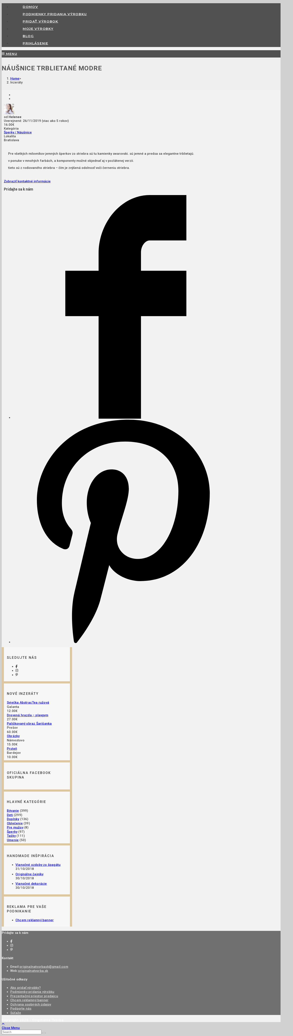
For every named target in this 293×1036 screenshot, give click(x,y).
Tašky (11, 836)
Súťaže (15, 1013)
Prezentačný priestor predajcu (34, 996)
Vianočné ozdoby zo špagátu (37, 865)
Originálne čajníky (29, 874)
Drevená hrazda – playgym (27, 715)
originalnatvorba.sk (33, 971)
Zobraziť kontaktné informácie (27, 181)
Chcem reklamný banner (34, 920)
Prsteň (12, 749)
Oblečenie (15, 823)
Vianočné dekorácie (31, 884)
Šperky (12, 832)
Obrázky (13, 736)
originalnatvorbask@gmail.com (44, 967)
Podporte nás (20, 1008)
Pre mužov (15, 827)
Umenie (13, 840)
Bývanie (13, 811)
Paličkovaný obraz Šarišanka (29, 724)
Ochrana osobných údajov (30, 1004)
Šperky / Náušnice (18, 132)
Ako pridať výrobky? (25, 988)
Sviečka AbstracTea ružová (28, 702)
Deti (10, 815)
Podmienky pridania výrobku (32, 992)
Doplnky (13, 819)
